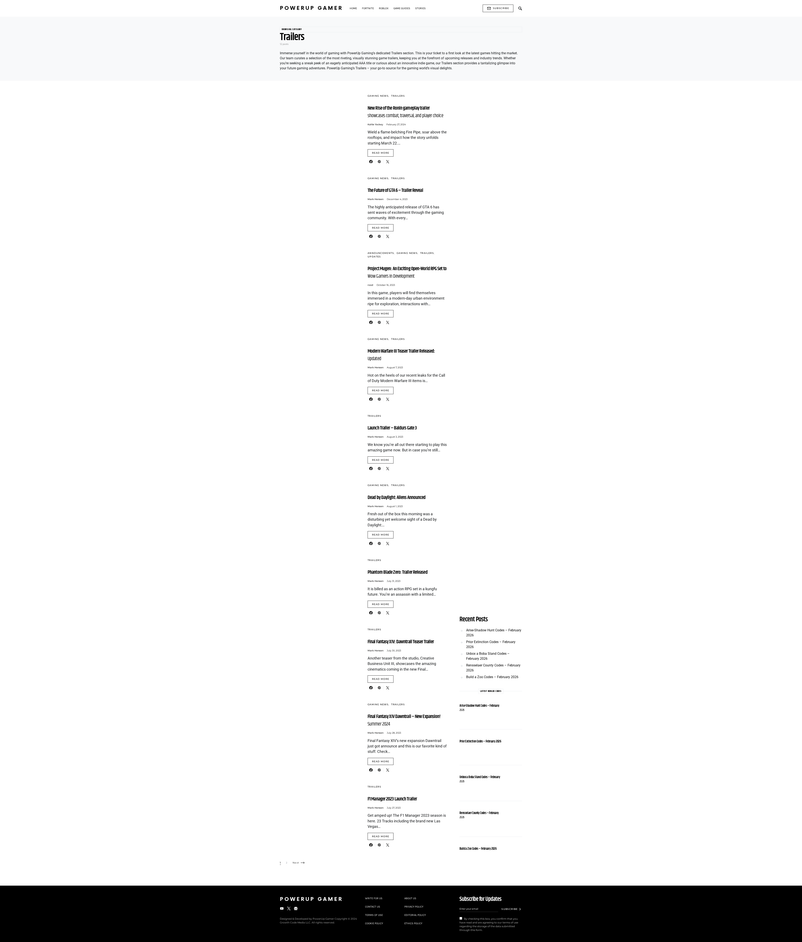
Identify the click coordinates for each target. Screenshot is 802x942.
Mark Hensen (375, 199)
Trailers (398, 95)
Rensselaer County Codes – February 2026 (493, 667)
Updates (374, 256)
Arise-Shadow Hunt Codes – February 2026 (493, 632)
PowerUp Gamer (311, 8)
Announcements (381, 253)
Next (296, 862)
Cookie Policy (374, 923)
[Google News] (296, 908)
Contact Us (372, 906)
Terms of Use (374, 915)
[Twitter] (289, 908)
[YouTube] (282, 908)
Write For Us (373, 898)
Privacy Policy (413, 906)
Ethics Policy (413, 923)
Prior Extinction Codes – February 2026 (490, 644)
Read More (380, 152)
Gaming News (378, 95)
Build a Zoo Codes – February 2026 (492, 677)
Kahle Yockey (375, 124)
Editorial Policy (415, 915)
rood (370, 285)
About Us (410, 898)
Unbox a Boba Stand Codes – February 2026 (488, 656)
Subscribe (501, 8)
